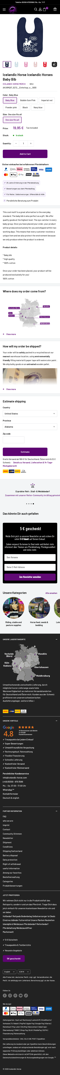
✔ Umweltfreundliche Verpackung (18, 747)
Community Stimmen (12, 833)
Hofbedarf (7, 916)
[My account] (40, 9)
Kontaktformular (10, 794)
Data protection (10, 859)
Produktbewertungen (12, 885)
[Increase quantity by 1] (31, 143)
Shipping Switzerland (12, 851)
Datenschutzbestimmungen (14, 1057)
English (7, 972)
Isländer (14, 920)
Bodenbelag (26, 916)
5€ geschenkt (14, 958)
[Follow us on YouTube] (21, 996)
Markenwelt (8, 932)
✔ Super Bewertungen (13, 743)
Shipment (7, 842)
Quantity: (7, 143)
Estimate (25, 451)
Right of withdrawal (12, 864)
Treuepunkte (11, 945)
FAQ (4, 816)
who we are (8, 820)
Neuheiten (49, 920)
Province (7, 420)
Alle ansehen (51, 593)
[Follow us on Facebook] (5, 996)
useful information (11, 868)
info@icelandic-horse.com (15, 777)
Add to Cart (25, 153)
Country (6, 407)
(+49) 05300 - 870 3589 (13, 781)
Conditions (8, 846)
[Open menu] (4, 9)
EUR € (21, 972)
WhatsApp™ (8, 789)
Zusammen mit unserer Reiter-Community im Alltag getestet (30, 495)
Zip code (6, 433)
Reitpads (17, 916)
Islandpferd (8, 924)
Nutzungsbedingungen (36, 1057)
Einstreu (7, 920)
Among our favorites (12, 872)
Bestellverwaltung (11, 877)
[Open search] (35, 9)
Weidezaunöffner (24, 928)
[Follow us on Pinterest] (15, 996)
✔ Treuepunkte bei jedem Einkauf (18, 739)
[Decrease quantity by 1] (16, 143)
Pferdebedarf (30, 924)
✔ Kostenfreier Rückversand (16, 768)
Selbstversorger (39, 916)
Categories (8, 881)
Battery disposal (10, 855)
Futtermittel (24, 920)
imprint (6, 825)
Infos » (31, 701)
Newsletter (8, 838)
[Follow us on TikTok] (26, 996)
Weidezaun (19, 924)
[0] (44, 9)
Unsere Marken (38, 920)
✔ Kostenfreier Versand (14, 764)
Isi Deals (51, 916)
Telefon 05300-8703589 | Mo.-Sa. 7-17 (30, 2)
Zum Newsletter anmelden (30, 577)
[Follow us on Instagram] (10, 996)
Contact (6, 829)
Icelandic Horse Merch (14, 84)
